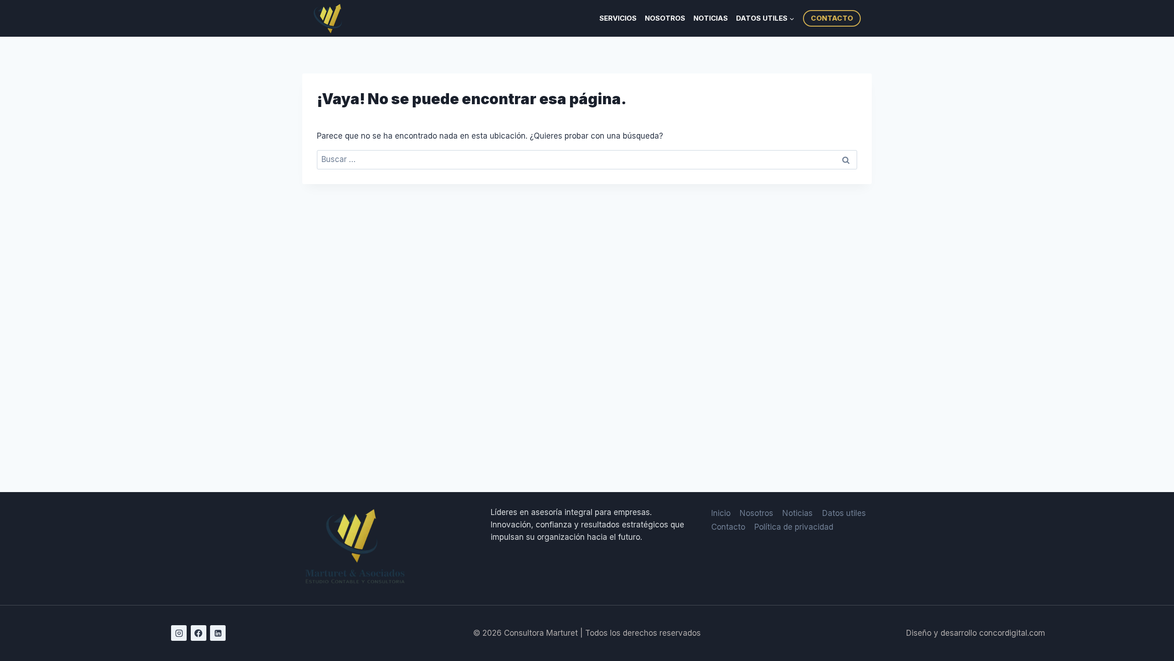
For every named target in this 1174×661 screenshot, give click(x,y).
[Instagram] (179, 633)
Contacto (728, 527)
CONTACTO (832, 18)
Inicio (721, 513)
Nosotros (756, 513)
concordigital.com (1012, 633)
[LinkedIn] (218, 633)
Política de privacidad (793, 527)
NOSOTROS (665, 18)
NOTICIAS (710, 18)
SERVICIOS (618, 18)
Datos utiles (844, 513)
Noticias (797, 513)
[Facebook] (198, 633)
